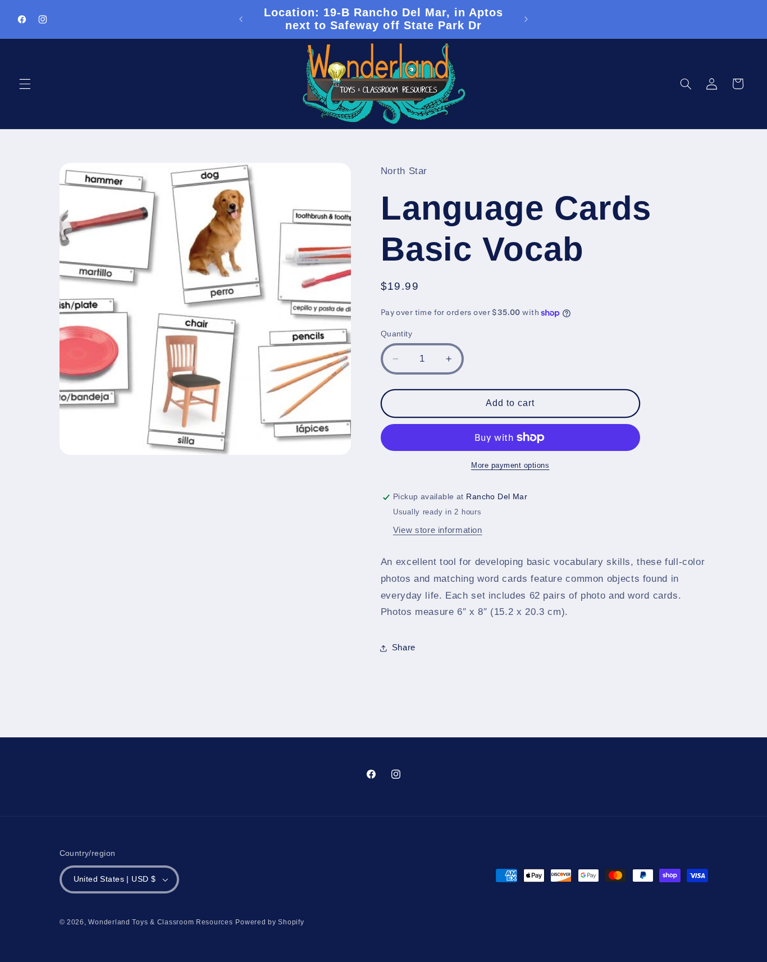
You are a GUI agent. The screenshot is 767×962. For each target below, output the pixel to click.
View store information (437, 530)
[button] (25, 84)
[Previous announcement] (241, 19)
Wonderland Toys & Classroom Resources (160, 922)
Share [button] (404, 647)
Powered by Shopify (269, 922)
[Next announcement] (526, 19)
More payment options (510, 465)
